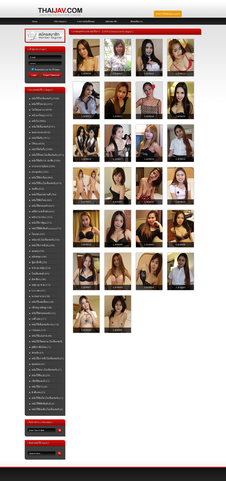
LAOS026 (86, 73)
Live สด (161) (38, 290)
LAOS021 (118, 116)
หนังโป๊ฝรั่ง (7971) (41, 138)
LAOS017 (118, 159)
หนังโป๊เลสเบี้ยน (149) (42, 302)
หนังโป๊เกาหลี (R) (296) (43, 245)
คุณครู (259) (38, 251)
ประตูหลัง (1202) (40, 172)
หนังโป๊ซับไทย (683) (42, 200)
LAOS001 (118, 330)
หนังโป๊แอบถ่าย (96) (42, 336)
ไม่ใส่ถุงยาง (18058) (42, 109)
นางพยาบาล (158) (41, 296)
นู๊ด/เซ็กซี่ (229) (39, 262)
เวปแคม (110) (39, 330)
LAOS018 (149, 116)
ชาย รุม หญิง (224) (41, 268)
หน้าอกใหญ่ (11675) (42, 115)
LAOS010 (86, 244)
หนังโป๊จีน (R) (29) (41, 375)
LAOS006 (118, 287)
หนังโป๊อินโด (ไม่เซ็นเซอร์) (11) (47, 398)
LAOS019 (86, 159)
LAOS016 (149, 159)
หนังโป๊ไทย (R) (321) (42, 104)
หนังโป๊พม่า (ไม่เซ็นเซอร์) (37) (47, 369)
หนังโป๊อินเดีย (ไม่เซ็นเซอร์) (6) (47, 409)
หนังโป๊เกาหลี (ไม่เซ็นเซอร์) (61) (48, 358)
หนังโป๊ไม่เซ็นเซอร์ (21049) (45, 98)
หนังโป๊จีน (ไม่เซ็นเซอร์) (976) (46, 183)
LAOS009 (118, 244)
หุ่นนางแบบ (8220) (41, 132)
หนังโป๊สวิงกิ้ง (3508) (42, 149)
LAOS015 (118, 201)
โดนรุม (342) (38, 234)
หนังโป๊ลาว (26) (39, 386)
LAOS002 (86, 330)
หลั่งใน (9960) (39, 121)
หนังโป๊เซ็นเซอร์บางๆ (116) (45, 324)
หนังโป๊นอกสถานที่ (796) (44, 194)
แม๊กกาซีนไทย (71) (41, 347)
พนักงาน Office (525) (42, 217)
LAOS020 (180, 116)
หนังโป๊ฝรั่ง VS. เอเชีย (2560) (46, 160)
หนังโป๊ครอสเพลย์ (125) (43, 313)
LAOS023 (180, 73)
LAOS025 (118, 73)
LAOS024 (149, 73)
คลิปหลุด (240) (39, 256)
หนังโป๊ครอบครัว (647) (43, 206)
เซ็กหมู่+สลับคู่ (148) (42, 307)
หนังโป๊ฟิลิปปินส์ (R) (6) (43, 403)
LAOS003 (180, 287)
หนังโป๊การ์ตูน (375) (42, 223)
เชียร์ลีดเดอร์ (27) (40, 381)
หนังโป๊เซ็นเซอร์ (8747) (43, 126)
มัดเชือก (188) (39, 279)
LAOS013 (180, 201)
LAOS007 (86, 287)
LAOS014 (180, 159)
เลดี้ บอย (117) (39, 319)
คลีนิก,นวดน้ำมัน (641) (43, 211)
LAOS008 (180, 244)
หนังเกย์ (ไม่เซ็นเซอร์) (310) (46, 239)
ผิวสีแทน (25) (38, 392)
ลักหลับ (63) (37, 353)
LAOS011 (86, 201)
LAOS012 (149, 201)
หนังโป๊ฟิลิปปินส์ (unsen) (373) (46, 228)
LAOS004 (149, 287)
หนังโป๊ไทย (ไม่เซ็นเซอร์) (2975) (48, 155)
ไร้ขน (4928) (38, 143)
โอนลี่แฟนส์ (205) (40, 273)
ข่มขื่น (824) (38, 189)
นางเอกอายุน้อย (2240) (43, 166)
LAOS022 (86, 116)
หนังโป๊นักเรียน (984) (42, 177)
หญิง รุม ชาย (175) (41, 285)
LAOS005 (149, 244)
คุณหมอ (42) (38, 364)
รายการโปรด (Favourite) (168, 14)
